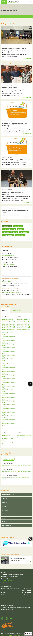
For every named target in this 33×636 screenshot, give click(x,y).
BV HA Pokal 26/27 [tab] (16, 310)
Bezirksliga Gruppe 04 (8, 329)
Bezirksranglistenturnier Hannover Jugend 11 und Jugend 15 (16, 471)
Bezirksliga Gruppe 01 (8, 324)
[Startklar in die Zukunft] (5, 560)
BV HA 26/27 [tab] (5, 310)
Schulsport (6, 232)
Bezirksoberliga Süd (7, 319)
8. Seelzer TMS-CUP (7, 282)
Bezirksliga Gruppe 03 (8, 328)
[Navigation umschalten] (31, 2)
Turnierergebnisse (8, 459)
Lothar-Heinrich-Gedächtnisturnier (11, 292)
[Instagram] (6, 618)
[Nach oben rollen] (30, 629)
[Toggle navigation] (31, 16)
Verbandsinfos (18, 226)
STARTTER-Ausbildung (8, 264)
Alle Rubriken (7, 226)
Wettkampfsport (8, 235)
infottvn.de (4, 582)
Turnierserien (23, 232)
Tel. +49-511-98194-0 (6, 580)
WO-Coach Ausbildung (8, 255)
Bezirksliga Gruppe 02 (8, 326)
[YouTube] (11, 618)
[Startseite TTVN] (10, 2)
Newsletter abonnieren (8, 613)
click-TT (15, 232)
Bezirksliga (5, 435)
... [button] (18, 278)
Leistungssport (20, 235)
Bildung (20, 229)
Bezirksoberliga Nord (8, 321)
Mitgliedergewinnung (9, 229)
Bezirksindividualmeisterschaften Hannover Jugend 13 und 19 (15, 477)
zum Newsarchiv (24, 239)
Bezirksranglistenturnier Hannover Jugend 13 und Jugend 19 (16, 465)
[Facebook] (2, 618)
